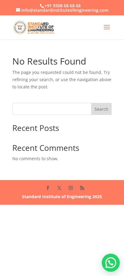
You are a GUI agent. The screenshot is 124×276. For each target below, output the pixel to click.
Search (101, 109)
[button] (111, 263)
